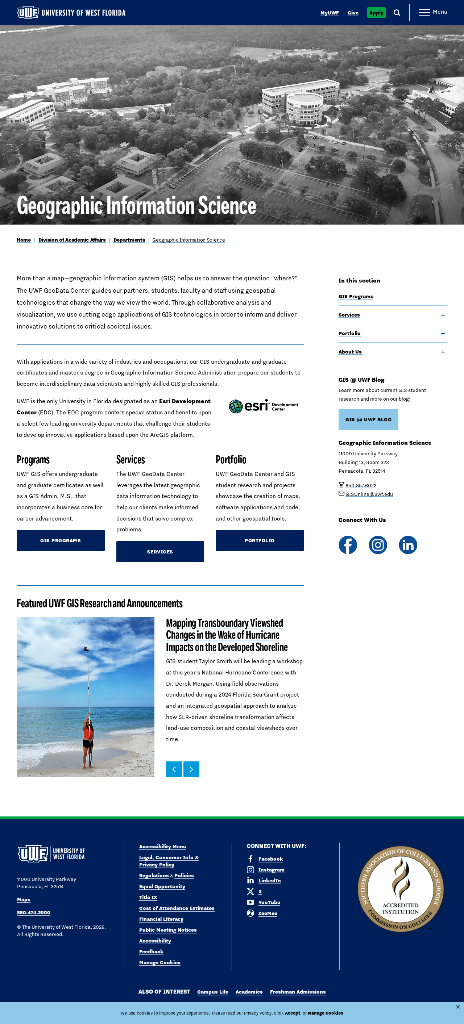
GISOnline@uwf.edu (369, 494)
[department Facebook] (348, 545)
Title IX (148, 897)
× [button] (458, 1006)
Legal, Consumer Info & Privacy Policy (169, 861)
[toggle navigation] (443, 333)
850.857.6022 (360, 485)
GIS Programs (356, 296)
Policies (184, 875)
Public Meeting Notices (168, 930)
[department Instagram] (378, 545)
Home (24, 240)
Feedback (151, 951)
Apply (376, 12)
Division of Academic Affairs (72, 240)
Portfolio (350, 333)
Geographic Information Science (188, 240)
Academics (249, 992)
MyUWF (329, 12)
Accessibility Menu (162, 846)
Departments (129, 240)
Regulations (154, 875)
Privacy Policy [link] (258, 1013)
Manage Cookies (160, 962)
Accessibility (155, 940)
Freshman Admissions (298, 992)
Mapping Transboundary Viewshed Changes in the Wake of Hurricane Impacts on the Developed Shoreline (227, 635)
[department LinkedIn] (408, 545)
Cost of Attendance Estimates (177, 908)
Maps (23, 899)
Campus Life (212, 992)
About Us (350, 351)
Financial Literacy (161, 919)
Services (349, 315)
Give (353, 12)
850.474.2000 (33, 912)
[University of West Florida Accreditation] (401, 889)
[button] (174, 769)
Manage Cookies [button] (325, 1013)
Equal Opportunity (162, 886)
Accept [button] (292, 1013)
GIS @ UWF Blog (368, 419)
